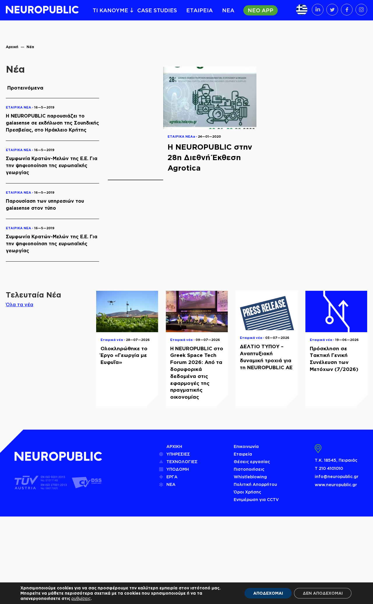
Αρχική (12, 47)
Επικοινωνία (246, 446)
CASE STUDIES (157, 10)
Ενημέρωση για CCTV (256, 499)
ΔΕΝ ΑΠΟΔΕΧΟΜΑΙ (323, 593)
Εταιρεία (243, 454)
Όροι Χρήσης (247, 492)
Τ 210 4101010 (329, 468)
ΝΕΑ (228, 10)
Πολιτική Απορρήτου (255, 484)
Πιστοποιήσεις (249, 469)
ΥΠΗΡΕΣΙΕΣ (178, 454)
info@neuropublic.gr (336, 476)
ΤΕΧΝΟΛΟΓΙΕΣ (182, 461)
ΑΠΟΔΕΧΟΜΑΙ (268, 593)
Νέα (30, 47)
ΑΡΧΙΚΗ (174, 446)
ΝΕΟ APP (260, 10)
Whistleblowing (250, 477)
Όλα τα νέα (19, 304)
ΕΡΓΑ (171, 477)
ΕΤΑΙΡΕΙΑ (199, 10)
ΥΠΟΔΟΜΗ (177, 469)
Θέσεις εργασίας (252, 461)
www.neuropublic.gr (336, 484)
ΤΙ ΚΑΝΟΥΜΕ (110, 10)
